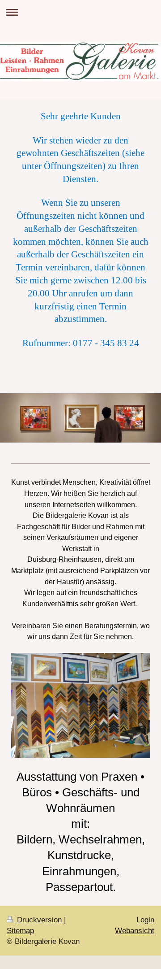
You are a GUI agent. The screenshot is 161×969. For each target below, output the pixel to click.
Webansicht (134, 930)
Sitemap (20, 930)
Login (145, 920)
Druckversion (39, 920)
